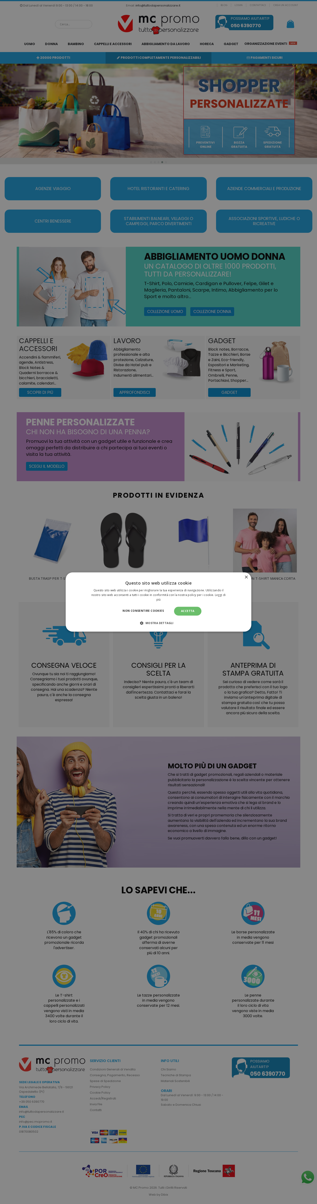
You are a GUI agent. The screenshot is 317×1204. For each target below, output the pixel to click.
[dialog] (158, 602)
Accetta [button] (187, 611)
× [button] (246, 577)
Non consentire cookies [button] (143, 611)
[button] (158, 623)
